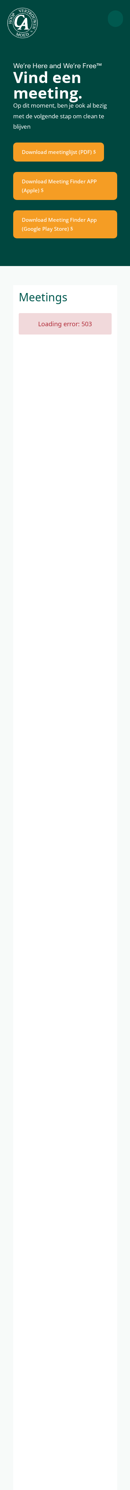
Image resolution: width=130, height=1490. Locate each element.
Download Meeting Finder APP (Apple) (59, 186)
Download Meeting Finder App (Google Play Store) (59, 224)
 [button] (115, 18)
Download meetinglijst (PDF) (57, 151)
